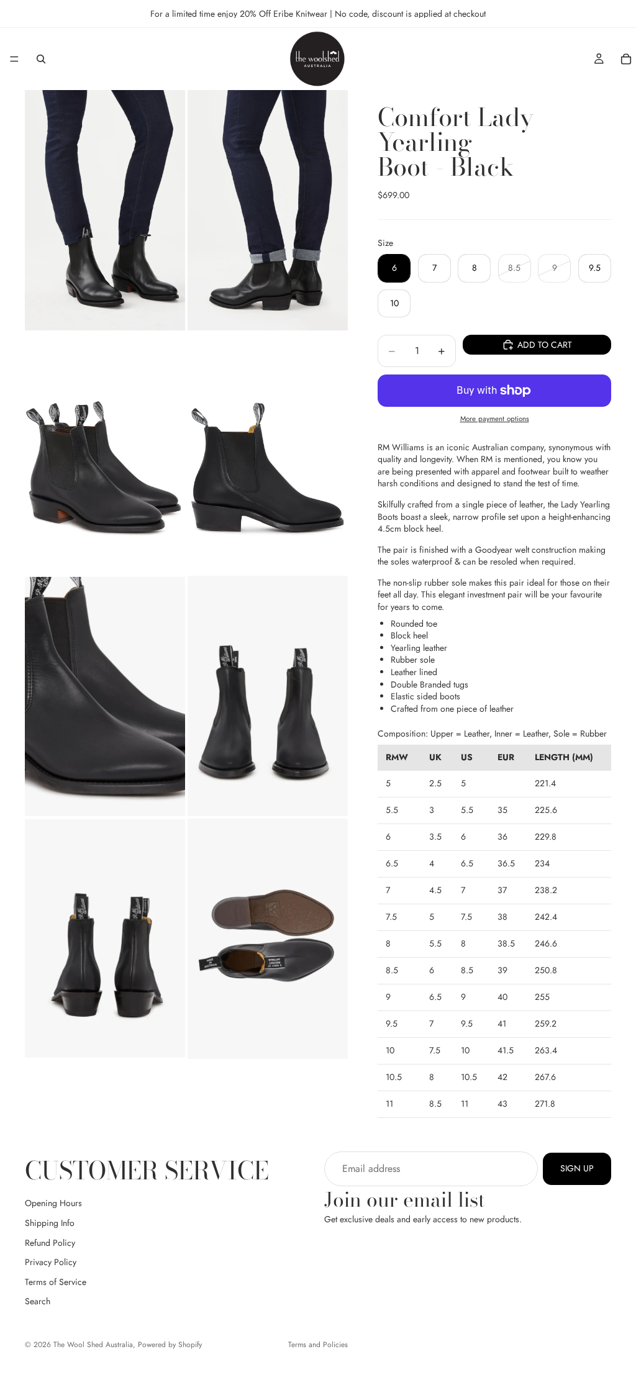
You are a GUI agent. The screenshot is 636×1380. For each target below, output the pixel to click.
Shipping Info (50, 1223)
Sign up (577, 1168)
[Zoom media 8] (268, 939)
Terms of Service (55, 1282)
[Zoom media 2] (268, 210)
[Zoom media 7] (105, 939)
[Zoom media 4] (268, 453)
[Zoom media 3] (105, 453)
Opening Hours (53, 1203)
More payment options (494, 419)
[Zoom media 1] (105, 210)
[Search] (41, 59)
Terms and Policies (318, 1344)
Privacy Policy (50, 1262)
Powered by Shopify (170, 1344)
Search (37, 1301)
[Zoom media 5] (105, 696)
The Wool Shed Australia (93, 1344)
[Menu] (14, 59)
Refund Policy (50, 1243)
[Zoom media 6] (268, 696)
